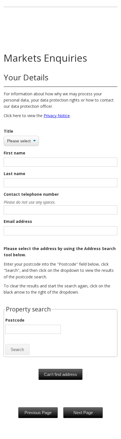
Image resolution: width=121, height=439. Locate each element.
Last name (14, 173)
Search (17, 349)
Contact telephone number (31, 194)
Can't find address (60, 374)
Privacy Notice (57, 115)
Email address (18, 221)
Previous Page (37, 412)
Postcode (14, 320)
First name (14, 153)
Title (8, 131)
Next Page (83, 412)
